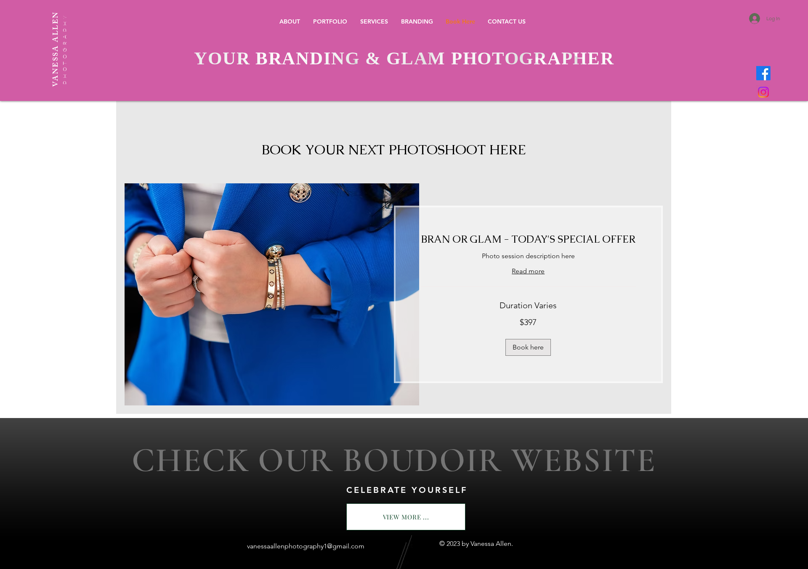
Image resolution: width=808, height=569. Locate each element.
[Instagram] (763, 92)
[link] (528, 239)
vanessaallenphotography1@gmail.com (305, 546)
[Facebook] (763, 73)
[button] (330, 21)
